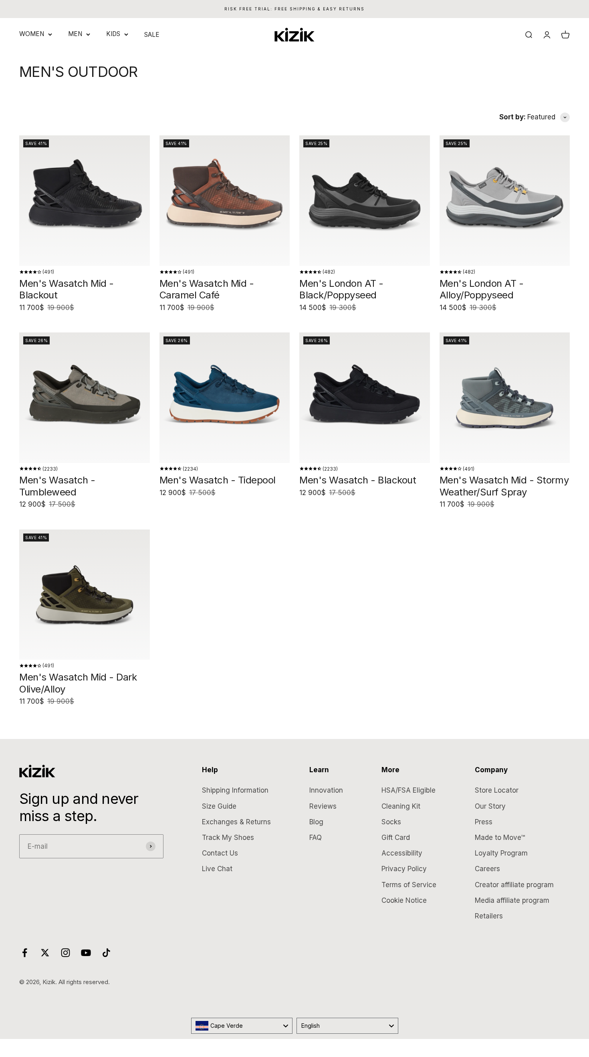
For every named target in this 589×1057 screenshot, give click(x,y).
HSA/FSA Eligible (408, 790)
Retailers (489, 916)
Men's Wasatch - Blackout (357, 480)
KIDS (113, 34)
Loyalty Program (501, 853)
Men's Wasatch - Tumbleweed (57, 486)
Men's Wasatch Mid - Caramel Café (206, 289)
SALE (151, 34)
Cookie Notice (404, 900)
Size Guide (219, 806)
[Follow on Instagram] (65, 952)
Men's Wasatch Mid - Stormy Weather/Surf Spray (504, 486)
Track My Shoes (228, 838)
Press (483, 822)
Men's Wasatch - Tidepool (217, 480)
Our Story (490, 806)
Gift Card (395, 838)
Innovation (326, 790)
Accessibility (401, 853)
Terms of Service (408, 885)
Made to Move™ (500, 838)
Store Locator (496, 790)
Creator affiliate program (514, 885)
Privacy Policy (404, 869)
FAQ (315, 838)
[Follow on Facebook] (24, 952)
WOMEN (31, 34)
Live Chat (217, 869)
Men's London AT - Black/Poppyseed (341, 289)
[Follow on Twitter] (45, 952)
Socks (391, 822)
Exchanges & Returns (236, 822)
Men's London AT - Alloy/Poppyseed (482, 289)
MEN (75, 34)
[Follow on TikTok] (106, 952)
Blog (316, 822)
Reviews (323, 806)
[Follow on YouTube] (86, 952)
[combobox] (242, 1026)
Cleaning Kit (400, 806)
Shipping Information (235, 790)
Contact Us (220, 853)
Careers (487, 869)
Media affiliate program (512, 900)
